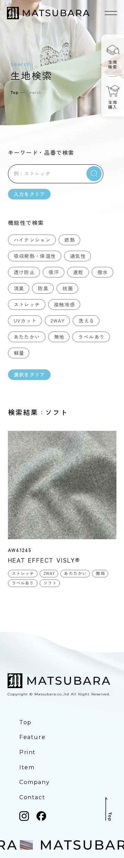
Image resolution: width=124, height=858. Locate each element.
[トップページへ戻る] (48, 13)
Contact (32, 797)
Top (14, 92)
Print (27, 752)
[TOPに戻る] (108, 809)
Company (34, 782)
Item (26, 767)
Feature (32, 737)
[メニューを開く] (111, 13)
